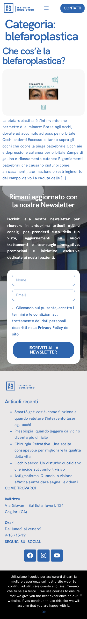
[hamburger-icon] (46, 8)
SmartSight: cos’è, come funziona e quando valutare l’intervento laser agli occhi (45, 418)
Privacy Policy (50, 327)
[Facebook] (30, 555)
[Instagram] (43, 555)
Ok (44, 612)
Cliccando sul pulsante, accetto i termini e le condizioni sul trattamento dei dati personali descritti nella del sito (43, 321)
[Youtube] (57, 555)
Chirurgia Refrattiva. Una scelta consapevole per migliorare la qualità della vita (47, 450)
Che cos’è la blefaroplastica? (33, 56)
